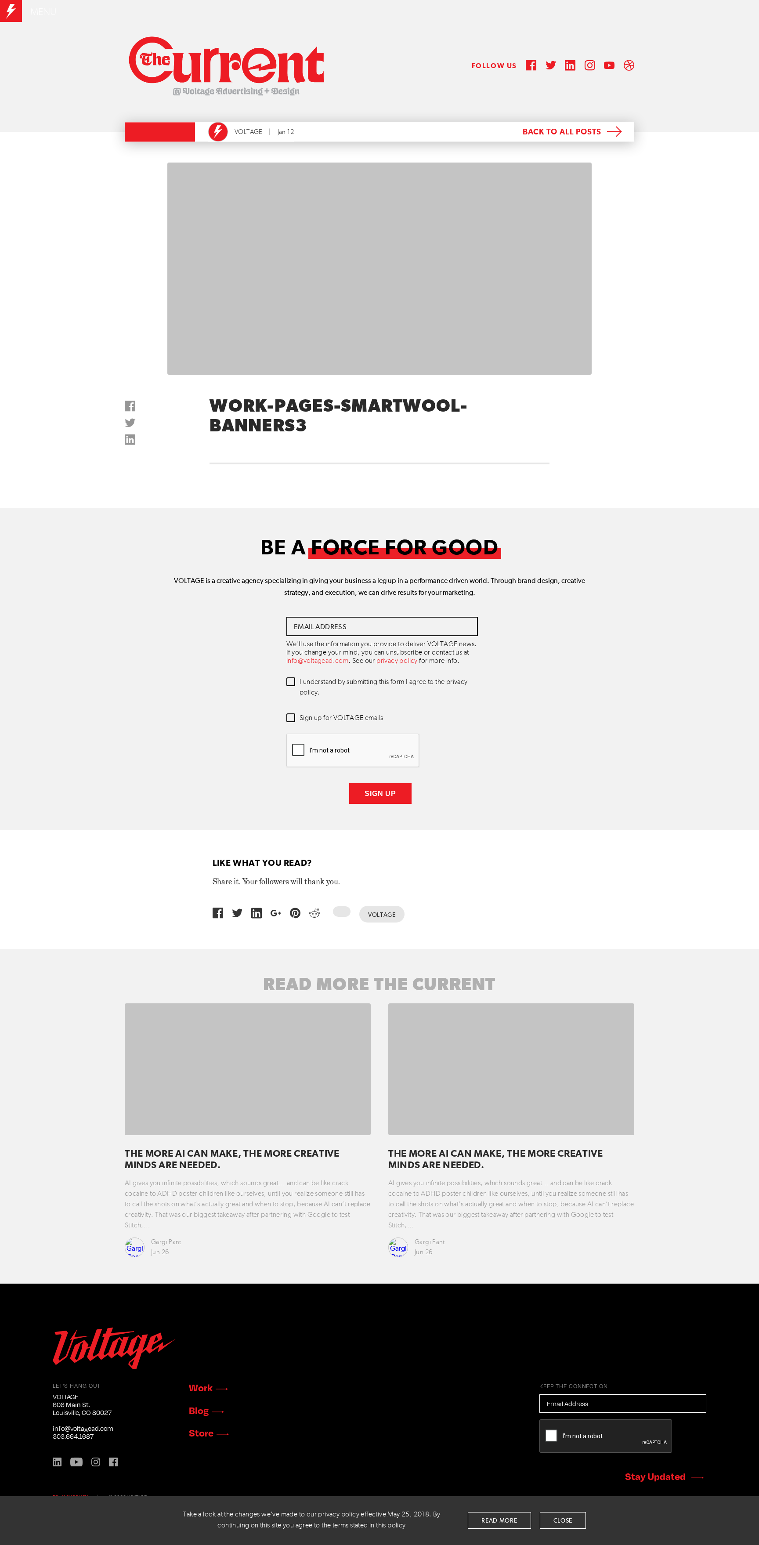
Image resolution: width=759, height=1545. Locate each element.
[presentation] (353, 751)
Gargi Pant (166, 1242)
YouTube (76, 1462)
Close (563, 1521)
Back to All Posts (562, 132)
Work (201, 1387)
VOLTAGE (249, 132)
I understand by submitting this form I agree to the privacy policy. (384, 687)
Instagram (95, 1462)
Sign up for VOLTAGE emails (341, 718)
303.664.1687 (73, 1436)
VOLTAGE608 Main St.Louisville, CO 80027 (82, 1404)
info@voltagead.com (317, 661)
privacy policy (397, 661)
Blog (199, 1410)
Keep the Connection (573, 1386)
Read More (499, 1521)
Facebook (113, 1462)
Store (201, 1432)
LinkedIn (57, 1462)
